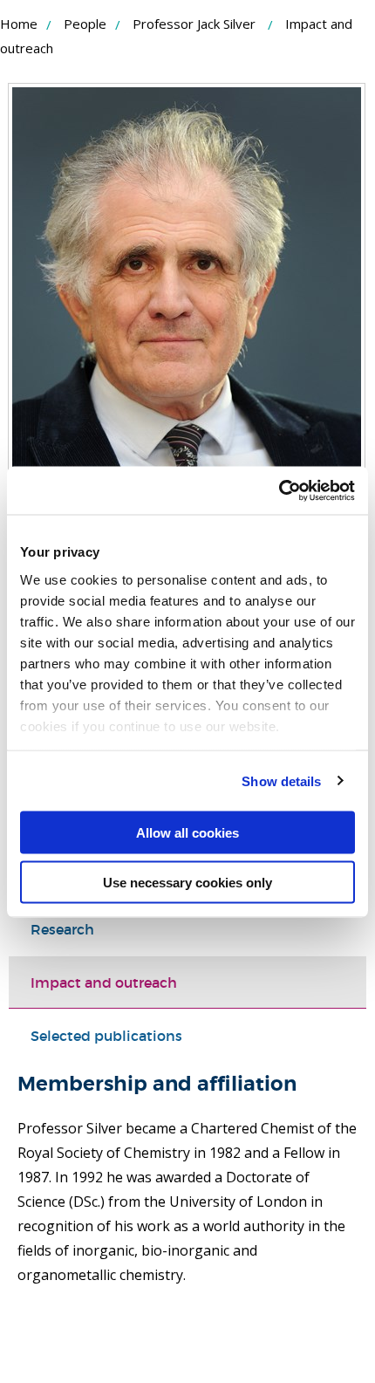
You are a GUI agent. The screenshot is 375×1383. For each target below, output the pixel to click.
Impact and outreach (104, 982)
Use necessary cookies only (187, 881)
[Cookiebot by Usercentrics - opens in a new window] (278, 490)
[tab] (187, 929)
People (85, 23)
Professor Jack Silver (194, 23)
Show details (281, 780)
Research (62, 929)
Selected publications (106, 1035)
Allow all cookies (187, 832)
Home (19, 23)
